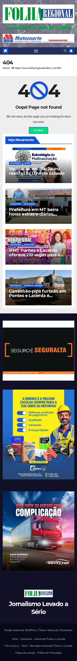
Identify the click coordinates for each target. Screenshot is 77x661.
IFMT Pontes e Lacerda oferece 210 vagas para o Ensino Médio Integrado (34, 255)
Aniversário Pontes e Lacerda (49, 639)
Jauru (27, 163)
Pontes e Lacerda (33, 285)
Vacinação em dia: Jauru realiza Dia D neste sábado (36, 171)
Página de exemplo (25, 652)
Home (6, 68)
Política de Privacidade (50, 652)
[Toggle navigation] (36, 51)
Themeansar (65, 630)
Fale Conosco (12, 645)
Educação (29, 245)
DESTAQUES (15, 163)
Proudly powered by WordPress (20, 630)
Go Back (38, 130)
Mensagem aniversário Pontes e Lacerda (51, 645)
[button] (65, 50)
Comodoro (15, 204)
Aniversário (26, 639)
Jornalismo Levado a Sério (38, 27)
